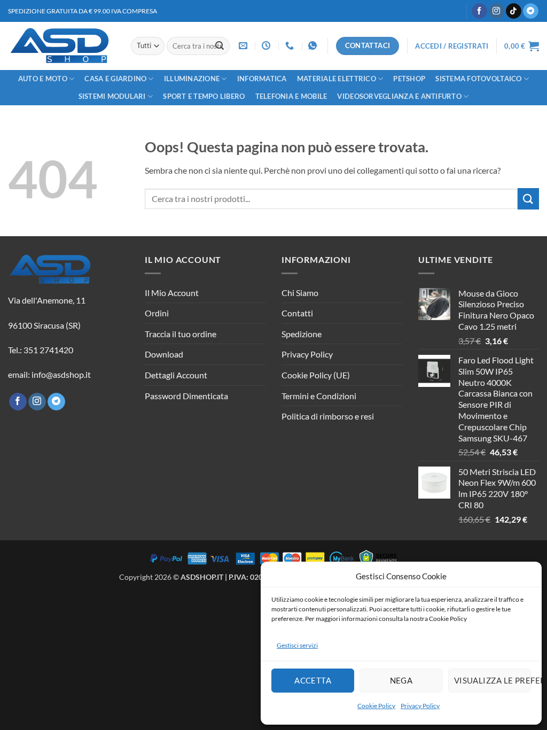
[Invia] (219, 46)
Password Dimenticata (186, 396)
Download (164, 354)
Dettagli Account (176, 375)
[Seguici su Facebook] (479, 11)
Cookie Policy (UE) (316, 375)
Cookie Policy (376, 706)
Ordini (157, 313)
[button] (451, 46)
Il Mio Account (172, 293)
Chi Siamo (300, 293)
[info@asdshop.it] (244, 45)
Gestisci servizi (297, 645)
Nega (401, 680)
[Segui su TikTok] (513, 11)
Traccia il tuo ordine (180, 334)
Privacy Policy (420, 706)
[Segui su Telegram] (530, 11)
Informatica (262, 78)
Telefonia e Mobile (291, 96)
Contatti (297, 313)
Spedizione (302, 334)
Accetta (312, 680)
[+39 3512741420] (290, 45)
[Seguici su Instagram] (496, 11)
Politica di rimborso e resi (328, 416)
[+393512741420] (313, 45)
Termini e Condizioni (319, 396)
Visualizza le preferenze (492, 680)
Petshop (409, 78)
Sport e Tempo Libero (204, 96)
